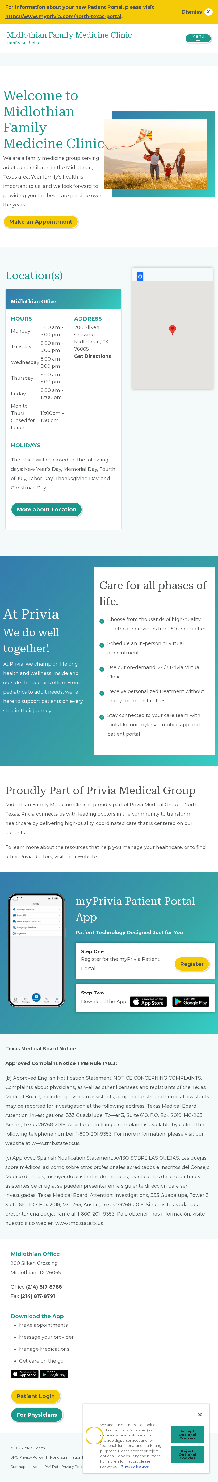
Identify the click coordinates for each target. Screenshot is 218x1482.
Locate (140, 276)
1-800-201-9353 (94, 1134)
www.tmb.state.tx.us (55, 1143)
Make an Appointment (40, 221)
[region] (146, 1438)
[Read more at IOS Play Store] (148, 1001)
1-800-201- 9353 (96, 1214)
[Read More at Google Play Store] (54, 1373)
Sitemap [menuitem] (18, 1466)
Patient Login (35, 1396)
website (87, 857)
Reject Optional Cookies (187, 1454)
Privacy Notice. (135, 1466)
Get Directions (92, 356)
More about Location (46, 509)
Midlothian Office (33, 301)
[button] (172, 330)
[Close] (200, 1414)
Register (192, 964)
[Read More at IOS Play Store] (25, 1373)
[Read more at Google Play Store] (190, 1001)
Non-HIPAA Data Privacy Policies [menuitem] (60, 1466)
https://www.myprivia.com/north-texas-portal (63, 16)
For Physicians (36, 1415)
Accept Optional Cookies (187, 1434)
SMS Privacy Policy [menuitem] (27, 1457)
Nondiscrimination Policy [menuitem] (71, 1457)
